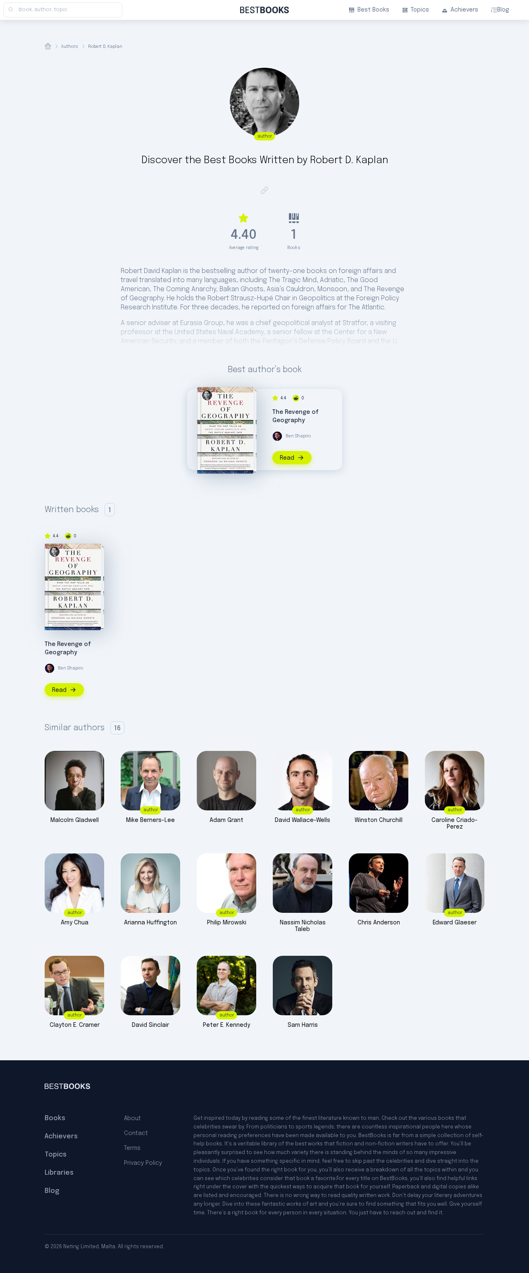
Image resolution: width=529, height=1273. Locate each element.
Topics (420, 10)
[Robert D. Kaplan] (207, 395)
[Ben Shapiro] (277, 436)
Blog (503, 10)
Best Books (373, 10)
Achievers (464, 10)
